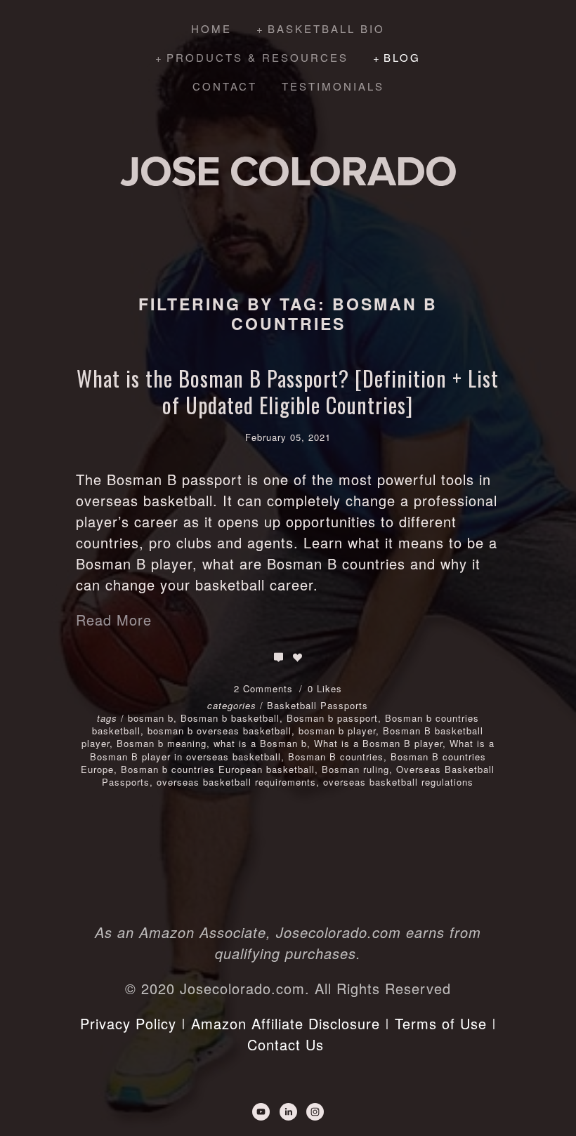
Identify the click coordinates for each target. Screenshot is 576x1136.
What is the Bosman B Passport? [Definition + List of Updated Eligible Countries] (288, 391)
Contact (224, 86)
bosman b (151, 718)
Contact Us (285, 1044)
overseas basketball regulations (398, 781)
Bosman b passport (332, 718)
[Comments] (279, 658)
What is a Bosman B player (378, 743)
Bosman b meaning (162, 743)
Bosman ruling (355, 769)
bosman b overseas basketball (220, 730)
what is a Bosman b (260, 743)
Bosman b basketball (230, 718)
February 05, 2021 (288, 437)
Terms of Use (441, 1023)
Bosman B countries (336, 756)
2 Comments (265, 688)
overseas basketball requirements (236, 781)
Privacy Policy (128, 1023)
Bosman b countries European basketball (218, 769)
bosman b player (337, 730)
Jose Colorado (288, 171)
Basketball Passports (317, 705)
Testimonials (333, 86)
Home (211, 28)
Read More (114, 619)
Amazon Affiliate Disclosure (285, 1023)
